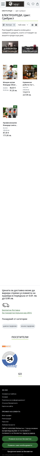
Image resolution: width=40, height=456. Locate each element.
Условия (5, 397)
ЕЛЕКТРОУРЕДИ (7, 11)
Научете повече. (29, 433)
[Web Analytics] (6, 346)
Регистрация (6, 419)
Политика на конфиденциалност (13, 400)
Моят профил (6, 415)
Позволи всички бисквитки (20, 439)
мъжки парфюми (27, 326)
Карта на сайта (7, 406)
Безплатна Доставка (11, 310)
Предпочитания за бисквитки (20, 451)
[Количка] (37, 4)
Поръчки (5, 422)
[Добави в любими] (14, 76)
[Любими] (33, 4)
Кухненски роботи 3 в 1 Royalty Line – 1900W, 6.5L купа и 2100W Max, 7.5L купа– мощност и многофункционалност (30, 84)
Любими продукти (8, 425)
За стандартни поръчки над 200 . (17, 313)
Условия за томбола (9, 394)
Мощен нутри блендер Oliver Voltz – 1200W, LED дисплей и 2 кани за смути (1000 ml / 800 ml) (10, 84)
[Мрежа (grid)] (36, 25)
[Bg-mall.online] (15, 4)
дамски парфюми (10, 326)
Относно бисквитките (10, 403)
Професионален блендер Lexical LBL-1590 (10, 124)
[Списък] (32, 25)
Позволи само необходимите (20, 445)
